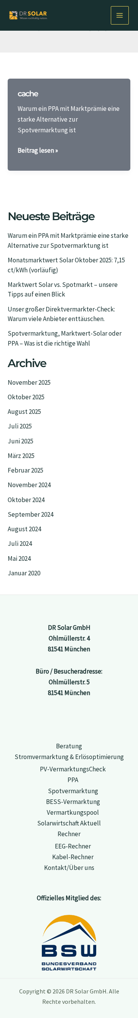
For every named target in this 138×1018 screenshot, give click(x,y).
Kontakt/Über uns (69, 867)
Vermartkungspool (73, 812)
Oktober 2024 (26, 500)
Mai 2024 (19, 558)
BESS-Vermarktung (73, 801)
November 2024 (29, 485)
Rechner (69, 834)
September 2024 (30, 514)
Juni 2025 (20, 441)
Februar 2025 (25, 470)
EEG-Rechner (73, 846)
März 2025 (21, 455)
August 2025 (24, 411)
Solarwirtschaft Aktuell (69, 823)
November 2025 (29, 382)
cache (28, 93)
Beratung (69, 746)
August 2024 (24, 529)
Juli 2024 (20, 543)
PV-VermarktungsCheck (73, 769)
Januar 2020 (24, 573)
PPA (72, 780)
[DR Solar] (28, 15)
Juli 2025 (20, 426)
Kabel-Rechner (73, 857)
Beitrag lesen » (38, 150)
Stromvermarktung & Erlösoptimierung (69, 757)
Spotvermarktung (73, 791)
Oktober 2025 (26, 397)
